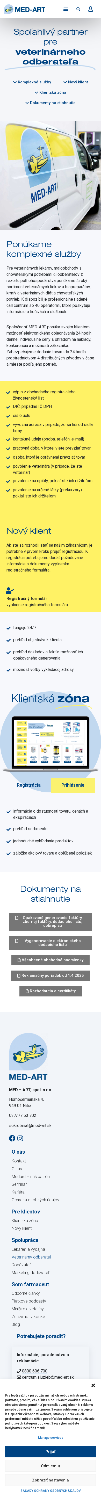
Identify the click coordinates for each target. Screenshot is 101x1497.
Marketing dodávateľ (30, 1272)
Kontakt (19, 1161)
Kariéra (18, 1192)
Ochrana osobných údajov (35, 1199)
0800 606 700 (34, 1371)
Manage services (50, 1438)
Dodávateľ (21, 1264)
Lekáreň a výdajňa (28, 1249)
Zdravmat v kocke (28, 1316)
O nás (17, 1168)
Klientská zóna (25, 1220)
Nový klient (22, 1228)
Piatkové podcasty (29, 1301)
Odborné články (26, 1293)
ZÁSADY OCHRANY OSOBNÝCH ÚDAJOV (50, 1491)
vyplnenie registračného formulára (37, 604)
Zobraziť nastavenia (50, 1480)
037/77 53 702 (22, 1115)
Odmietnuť (50, 1466)
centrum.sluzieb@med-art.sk (48, 1377)
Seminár (19, 1184)
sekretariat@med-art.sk (30, 1125)
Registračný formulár (26, 598)
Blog (16, 1324)
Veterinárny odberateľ (31, 1257)
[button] (93, 1385)
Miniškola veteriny (28, 1308)
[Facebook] (12, 1138)
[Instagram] (20, 1138)
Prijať (50, 1451)
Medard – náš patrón (31, 1176)
